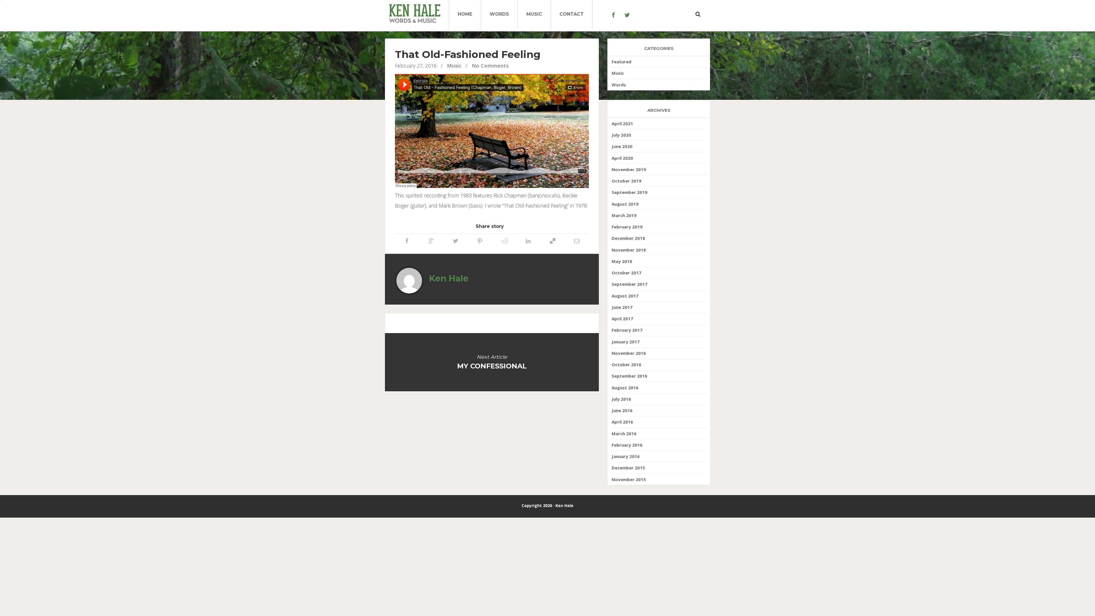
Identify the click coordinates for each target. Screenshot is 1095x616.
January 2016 (626, 456)
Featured (621, 61)
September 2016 (629, 376)
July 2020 (621, 135)
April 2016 (622, 422)
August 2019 (625, 204)
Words (499, 14)
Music (534, 14)
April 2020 (622, 158)
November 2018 (629, 250)
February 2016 (627, 445)
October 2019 (626, 181)
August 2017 (625, 296)
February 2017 (627, 330)
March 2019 (624, 215)
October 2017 (626, 272)
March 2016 (624, 433)
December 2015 (628, 468)
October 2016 (626, 364)
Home (465, 14)
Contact (571, 14)
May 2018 (622, 261)
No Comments (490, 65)
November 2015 (629, 479)
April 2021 (622, 123)
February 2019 (627, 227)
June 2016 (622, 410)
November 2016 (629, 353)
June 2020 (622, 146)
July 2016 (621, 399)
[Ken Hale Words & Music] (415, 14)
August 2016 (625, 387)
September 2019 (629, 192)
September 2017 (629, 284)
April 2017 (622, 318)
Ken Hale (449, 278)
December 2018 (628, 238)
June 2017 (622, 307)
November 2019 (629, 169)
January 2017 (626, 342)
